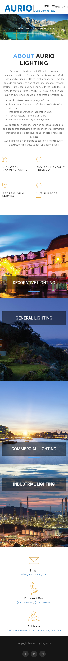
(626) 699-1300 (43, 602)
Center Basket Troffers (18, 394)
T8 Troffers (18, 418)
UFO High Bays (17, 530)
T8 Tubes (34, 351)
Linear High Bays (50, 506)
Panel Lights (50, 394)
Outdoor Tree (17, 228)
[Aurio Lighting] (30, 7)
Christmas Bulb (18, 252)
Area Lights (18, 506)
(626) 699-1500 (25, 602)
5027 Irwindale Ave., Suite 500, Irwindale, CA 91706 (34, 630)
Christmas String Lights (50, 228)
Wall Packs (50, 530)
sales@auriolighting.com (34, 574)
